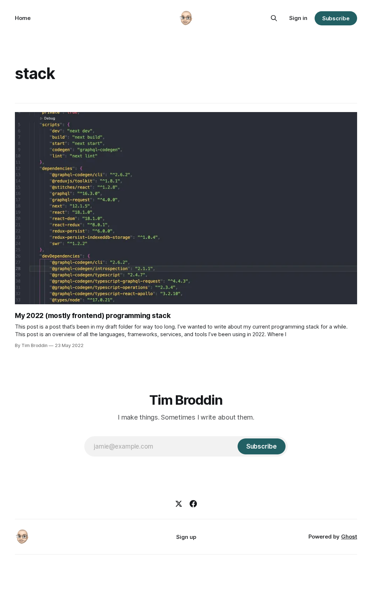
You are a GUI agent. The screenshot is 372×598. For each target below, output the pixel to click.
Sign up (186, 536)
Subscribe (335, 18)
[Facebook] (193, 503)
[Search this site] (274, 18)
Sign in (298, 18)
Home (23, 18)
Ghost (349, 536)
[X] (178, 503)
